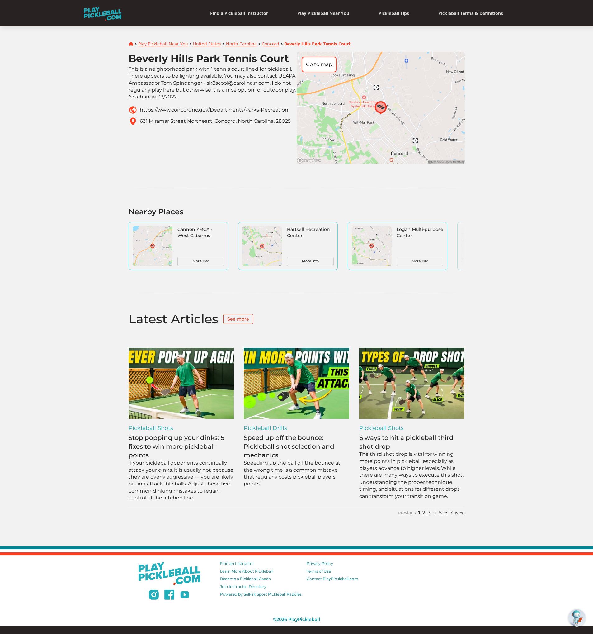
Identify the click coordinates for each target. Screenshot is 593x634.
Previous (407, 513)
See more (238, 319)
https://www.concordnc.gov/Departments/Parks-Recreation (214, 110)
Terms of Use (319, 571)
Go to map (319, 64)
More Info (200, 261)
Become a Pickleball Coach (245, 578)
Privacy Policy (320, 563)
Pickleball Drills (265, 428)
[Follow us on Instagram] (154, 596)
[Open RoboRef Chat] (577, 618)
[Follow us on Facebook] (169, 596)
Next (460, 513)
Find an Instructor (237, 563)
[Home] (102, 13)
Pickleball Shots (151, 428)
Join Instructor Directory (243, 586)
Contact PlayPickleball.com (332, 578)
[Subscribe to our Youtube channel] (185, 595)
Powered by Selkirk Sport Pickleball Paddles (261, 594)
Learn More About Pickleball (246, 571)
